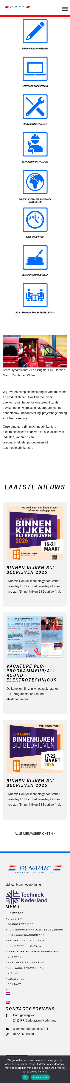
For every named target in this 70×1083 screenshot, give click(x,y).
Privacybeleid (40, 1077)
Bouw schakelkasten (24, 946)
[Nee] (65, 1069)
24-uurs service (21, 924)
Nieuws (13, 973)
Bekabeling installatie (26, 940)
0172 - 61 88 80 (23, 1034)
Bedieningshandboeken (26, 935)
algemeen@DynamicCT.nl (30, 1028)
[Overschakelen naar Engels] (35, 1002)
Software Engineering (26, 968)
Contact (14, 984)
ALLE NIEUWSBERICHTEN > (35, 833)
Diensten (15, 918)
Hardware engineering (26, 962)
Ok (25, 1077)
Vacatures (16, 979)
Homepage (15, 913)
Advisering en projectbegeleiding (35, 929)
